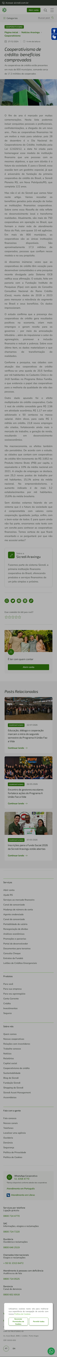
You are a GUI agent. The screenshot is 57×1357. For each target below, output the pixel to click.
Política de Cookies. (22, 1314)
